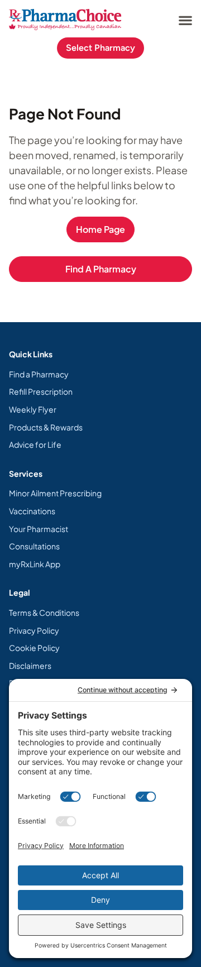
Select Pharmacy (100, 47)
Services (25, 473)
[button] (185, 20)
